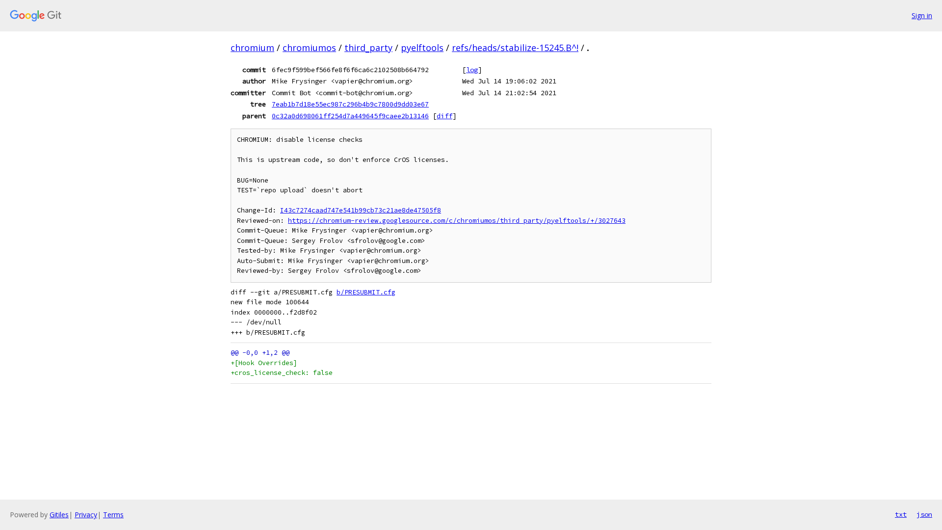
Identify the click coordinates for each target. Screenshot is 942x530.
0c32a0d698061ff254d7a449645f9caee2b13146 (350, 115)
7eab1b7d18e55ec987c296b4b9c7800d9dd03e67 (350, 104)
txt (901, 514)
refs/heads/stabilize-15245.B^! (515, 47)
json (924, 514)
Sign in (922, 15)
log (472, 69)
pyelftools (422, 47)
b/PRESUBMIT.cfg (366, 292)
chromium (252, 47)
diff (444, 115)
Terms (113, 514)
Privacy (86, 514)
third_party (368, 47)
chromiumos (309, 47)
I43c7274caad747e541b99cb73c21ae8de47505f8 (360, 210)
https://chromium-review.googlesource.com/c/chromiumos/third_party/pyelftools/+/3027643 (457, 220)
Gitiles (59, 514)
